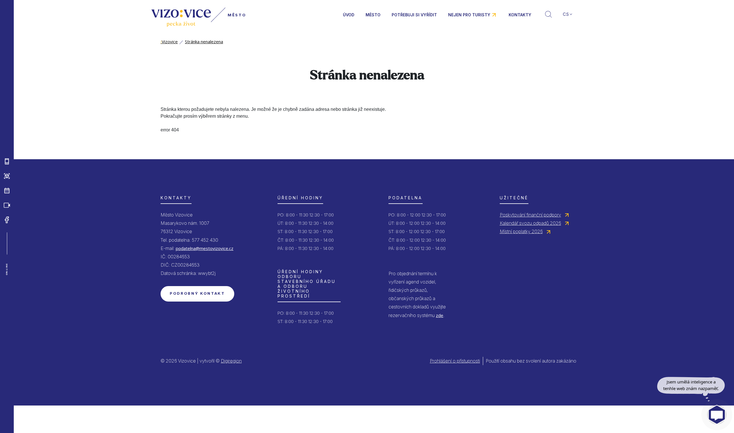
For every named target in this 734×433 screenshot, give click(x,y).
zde (439, 315)
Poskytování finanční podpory (530, 215)
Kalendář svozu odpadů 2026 (530, 223)
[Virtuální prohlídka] (7, 176)
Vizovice (169, 41)
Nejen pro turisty (469, 14)
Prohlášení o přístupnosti (455, 361)
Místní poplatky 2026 (521, 231)
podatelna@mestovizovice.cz (204, 248)
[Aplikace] (7, 161)
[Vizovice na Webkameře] (7, 205)
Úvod (348, 14)
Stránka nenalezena (204, 41)
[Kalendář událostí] (7, 190)
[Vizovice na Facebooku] (7, 220)
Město (373, 14)
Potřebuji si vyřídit (414, 14)
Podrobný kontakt (197, 293)
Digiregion (231, 361)
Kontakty (520, 14)
